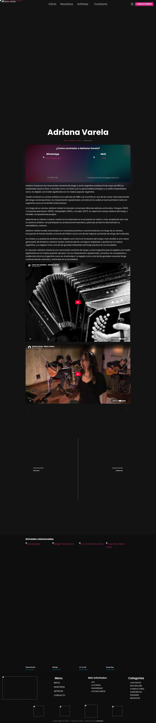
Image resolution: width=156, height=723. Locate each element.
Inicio (52, 4)
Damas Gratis (30, 667)
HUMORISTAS (136, 692)
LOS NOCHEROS (98, 691)
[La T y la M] (91, 603)
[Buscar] (132, 4)
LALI (93, 682)
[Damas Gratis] (38, 603)
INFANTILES (135, 698)
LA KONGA (96, 685)
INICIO (57, 682)
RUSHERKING (97, 688)
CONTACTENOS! (144, 4)
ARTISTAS (58, 691)
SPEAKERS (134, 695)
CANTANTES (135, 682)
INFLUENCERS (136, 685)
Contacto (100, 4)
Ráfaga (55, 667)
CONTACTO (59, 695)
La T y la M (82, 667)
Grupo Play (110, 667)
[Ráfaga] (64, 603)
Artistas (82, 4)
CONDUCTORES (137, 689)
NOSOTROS (59, 687)
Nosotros (66, 4)
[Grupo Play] (118, 603)
